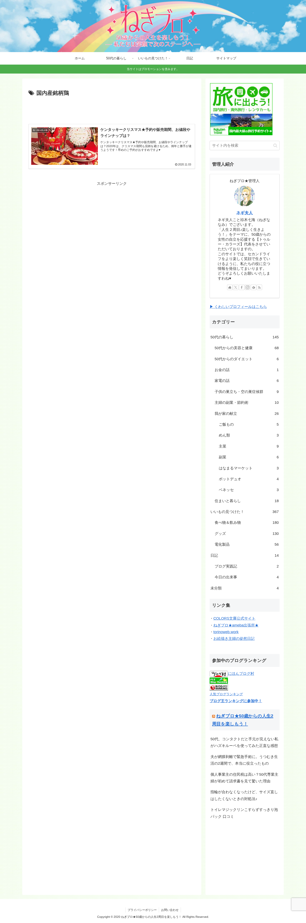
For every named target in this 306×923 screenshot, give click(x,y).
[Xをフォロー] (235, 287)
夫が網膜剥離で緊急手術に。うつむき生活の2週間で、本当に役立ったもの (244, 760)
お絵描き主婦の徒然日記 (234, 639)
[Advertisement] (112, 109)
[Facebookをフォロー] (241, 287)
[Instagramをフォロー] (247, 287)
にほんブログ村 (241, 674)
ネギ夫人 (244, 212)
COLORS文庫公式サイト (234, 618)
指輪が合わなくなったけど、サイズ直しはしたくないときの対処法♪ (244, 795)
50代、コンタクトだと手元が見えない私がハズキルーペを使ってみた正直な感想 (244, 742)
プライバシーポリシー (142, 910)
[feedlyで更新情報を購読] (253, 287)
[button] (275, 145)
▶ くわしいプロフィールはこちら (238, 307)
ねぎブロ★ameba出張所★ (236, 625)
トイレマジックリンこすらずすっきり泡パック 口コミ (244, 813)
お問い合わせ (170, 910)
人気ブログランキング (226, 694)
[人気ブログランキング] (219, 687)
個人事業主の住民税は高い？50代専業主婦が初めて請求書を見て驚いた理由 (244, 777)
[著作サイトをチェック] (230, 287)
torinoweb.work (226, 632)
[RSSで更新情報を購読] (259, 287)
